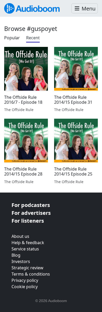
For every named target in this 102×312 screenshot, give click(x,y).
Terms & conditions (31, 274)
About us (20, 236)
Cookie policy (25, 286)
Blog (16, 255)
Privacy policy (25, 280)
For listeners (28, 220)
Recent (33, 38)
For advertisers (31, 212)
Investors (21, 261)
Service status (25, 249)
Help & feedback (28, 242)
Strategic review (27, 268)
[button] (84, 8)
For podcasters (31, 205)
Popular (12, 38)
